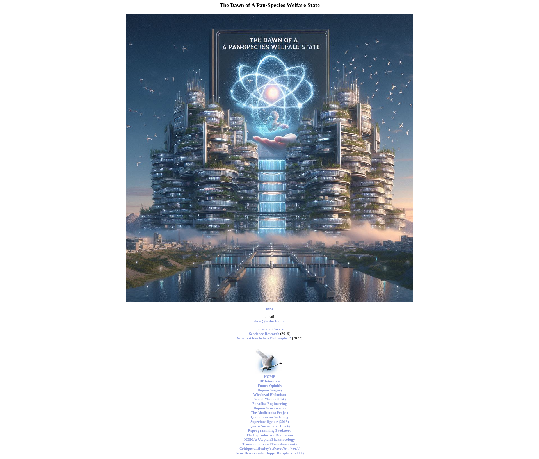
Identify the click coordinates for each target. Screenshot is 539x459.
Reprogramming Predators (269, 430)
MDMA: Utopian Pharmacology (269, 439)
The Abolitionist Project (269, 412)
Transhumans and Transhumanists (269, 444)
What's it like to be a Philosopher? (264, 338)
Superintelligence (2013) (269, 421)
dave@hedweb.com (269, 321)
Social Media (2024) (270, 399)
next (269, 308)
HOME (269, 376)
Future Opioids (270, 385)
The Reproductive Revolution (269, 435)
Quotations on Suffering (269, 417)
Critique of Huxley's (269, 448)
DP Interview (269, 381)
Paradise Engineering (269, 403)
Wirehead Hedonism (269, 394)
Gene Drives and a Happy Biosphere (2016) (270, 453)
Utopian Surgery (269, 390)
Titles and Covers (270, 329)
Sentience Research (264, 334)
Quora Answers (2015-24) (270, 426)
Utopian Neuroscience (269, 408)
